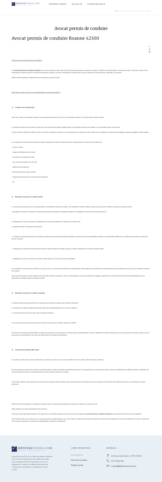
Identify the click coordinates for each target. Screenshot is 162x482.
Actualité (77, 4)
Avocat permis (77, 455)
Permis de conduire (79, 460)
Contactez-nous (96, 4)
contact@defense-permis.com (123, 466)
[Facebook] (149, 47)
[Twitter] (149, 49)
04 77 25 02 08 (117, 461)
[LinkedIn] (149, 52)
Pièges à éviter (77, 465)
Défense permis (58, 4)
